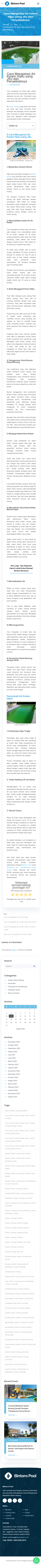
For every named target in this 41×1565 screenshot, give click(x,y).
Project (27, 1513)
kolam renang (14, 106)
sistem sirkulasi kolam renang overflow (16, 1358)
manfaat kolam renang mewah (17, 1289)
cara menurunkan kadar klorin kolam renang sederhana (20, 1132)
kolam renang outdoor (14, 1237)
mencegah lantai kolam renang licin (19, 1298)
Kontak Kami (29, 1515)
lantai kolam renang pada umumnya (19, 1276)
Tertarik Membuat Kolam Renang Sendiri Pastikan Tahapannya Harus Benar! (19, 1408)
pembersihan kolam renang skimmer (19, 1318)
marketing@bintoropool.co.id (17, 1537)
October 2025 (13, 1045)
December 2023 (14, 1093)
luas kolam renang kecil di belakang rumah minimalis (19, 1282)
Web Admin (26, 66)
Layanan (8, 1515)
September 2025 (14, 1048)
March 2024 (12, 1084)
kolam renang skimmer (14, 1252)
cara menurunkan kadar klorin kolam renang (20, 1116)
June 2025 (12, 1058)
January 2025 (13, 1068)
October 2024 (13, 1077)
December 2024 (14, 1071)
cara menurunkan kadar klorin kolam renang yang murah (20, 1147)
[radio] (13, 895)
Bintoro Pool (26, 865)
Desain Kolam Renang (16, 980)
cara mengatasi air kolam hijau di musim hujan (20, 928)
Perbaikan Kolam (14, 990)
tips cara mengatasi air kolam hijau (17, 934)
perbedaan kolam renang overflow (19, 1339)
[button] (33, 125)
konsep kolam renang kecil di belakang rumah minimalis (16, 1265)
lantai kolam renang (13, 1272)
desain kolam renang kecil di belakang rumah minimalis (20, 1182)
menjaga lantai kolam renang (16, 1303)
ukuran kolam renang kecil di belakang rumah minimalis (16, 1370)
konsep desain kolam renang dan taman (18, 1257)
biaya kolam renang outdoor (16, 1111)
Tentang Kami (10, 1513)
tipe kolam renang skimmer (16, 1364)
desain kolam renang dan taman (18, 1153)
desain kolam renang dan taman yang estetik (20, 1174)
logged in (14, 950)
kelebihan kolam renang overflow (18, 1198)
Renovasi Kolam (14, 993)
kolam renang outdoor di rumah (18, 1242)
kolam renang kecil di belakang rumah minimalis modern (20, 1212)
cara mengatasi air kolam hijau (16, 917)
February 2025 (13, 1064)
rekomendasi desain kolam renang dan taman (20, 1345)
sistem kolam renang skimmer (17, 1352)
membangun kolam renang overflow (19, 1294)
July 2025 (11, 1055)
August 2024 (12, 1081)
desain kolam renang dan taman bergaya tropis (18, 1159)
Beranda (6, 25)
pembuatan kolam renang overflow (19, 1322)
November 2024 (14, 1074)
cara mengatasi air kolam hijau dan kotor (20, 922)
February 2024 (13, 1087)
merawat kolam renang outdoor (17, 1308)
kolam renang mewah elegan (16, 1223)
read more (12, 1415)
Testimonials (9, 1518)
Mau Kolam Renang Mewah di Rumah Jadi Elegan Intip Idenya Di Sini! (21, 1448)
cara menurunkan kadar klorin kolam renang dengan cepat (20, 1124)
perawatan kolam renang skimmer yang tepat (18, 1333)
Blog (15, 25)
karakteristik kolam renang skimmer (19, 1193)
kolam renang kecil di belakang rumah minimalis (20, 1204)
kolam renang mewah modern (17, 1228)
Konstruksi (12, 983)
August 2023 (12, 1097)
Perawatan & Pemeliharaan (17, 987)
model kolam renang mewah (16, 1313)
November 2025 (14, 1042)
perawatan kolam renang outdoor (18, 1327)
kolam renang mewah (13, 1218)
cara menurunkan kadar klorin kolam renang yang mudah (20, 1139)
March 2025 (12, 1061)
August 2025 (12, 1052)
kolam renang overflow (14, 1247)
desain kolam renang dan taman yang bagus (20, 1167)
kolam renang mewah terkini (16, 1232)
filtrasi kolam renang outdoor (16, 1189)
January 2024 (13, 1090)
